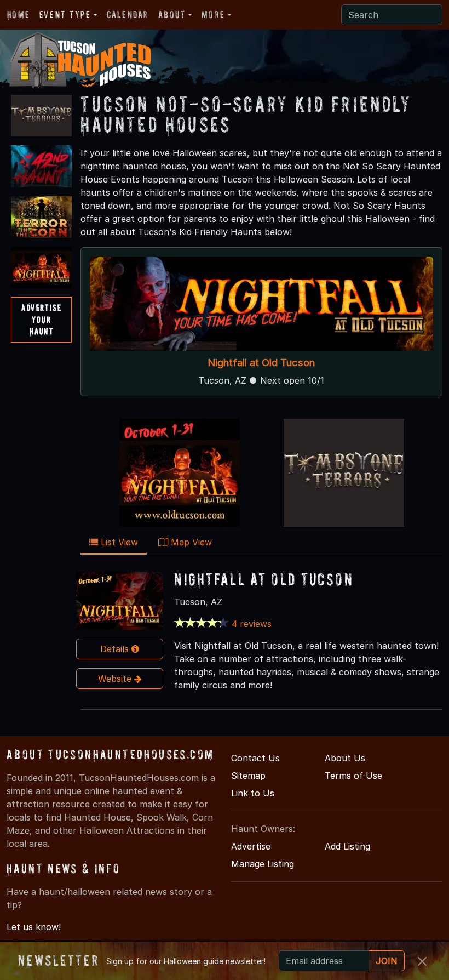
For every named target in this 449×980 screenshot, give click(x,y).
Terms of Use (353, 775)
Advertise (250, 846)
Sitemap (248, 775)
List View (118, 542)
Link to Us (252, 793)
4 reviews (252, 623)
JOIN (387, 960)
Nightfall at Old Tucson (261, 362)
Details (115, 648)
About (172, 14)
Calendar (127, 14)
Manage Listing (262, 863)
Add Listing (347, 846)
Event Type (65, 14)
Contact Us (255, 758)
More (213, 14)
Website (116, 678)
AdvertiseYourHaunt (41, 319)
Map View (190, 542)
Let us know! (34, 926)
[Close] (422, 961)
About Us (345, 758)
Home (18, 14)
